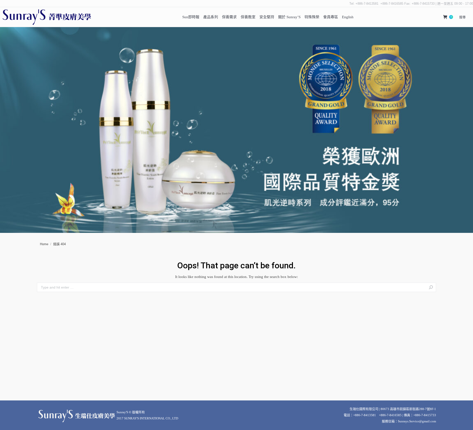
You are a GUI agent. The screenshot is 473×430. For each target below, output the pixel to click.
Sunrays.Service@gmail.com (417, 421)
